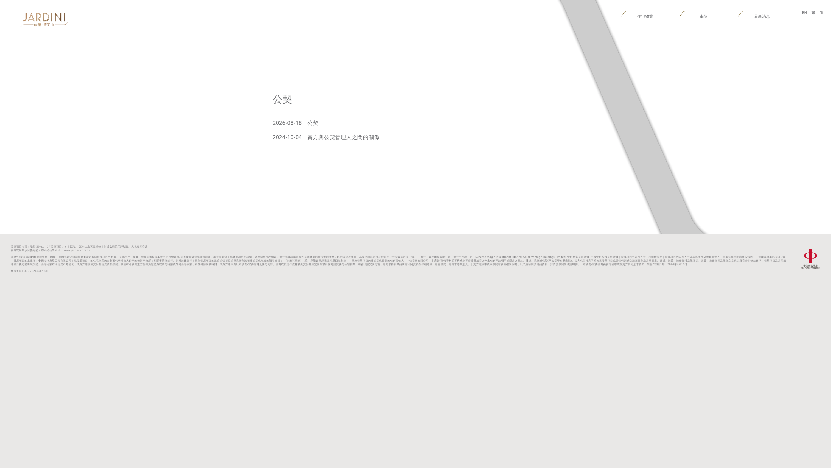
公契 (312, 122)
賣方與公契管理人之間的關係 (343, 137)
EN (804, 13)
